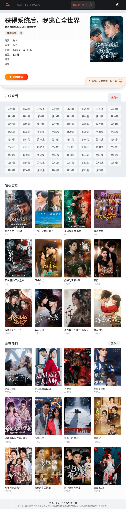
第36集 (55, 139)
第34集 (26, 139)
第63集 (100, 162)
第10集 (26, 116)
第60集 (55, 162)
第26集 (26, 131)
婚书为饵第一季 (72, 280)
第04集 (55, 108)
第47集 (100, 147)
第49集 (11, 154)
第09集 (11, 116)
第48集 (114, 147)
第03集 (41, 108)
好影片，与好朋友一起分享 (103, 81)
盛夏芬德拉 (10, 388)
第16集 (114, 116)
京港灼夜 (98, 329)
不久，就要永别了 (44, 231)
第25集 (11, 131)
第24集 (114, 124)
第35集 (41, 139)
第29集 (70, 131)
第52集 (55, 154)
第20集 (55, 124)
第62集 (85, 162)
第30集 (85, 131)
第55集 (100, 154)
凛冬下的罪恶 (71, 438)
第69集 (70, 170)
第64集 (114, 162)
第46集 (85, 147)
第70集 (85, 170)
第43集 (41, 147)
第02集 (26, 108)
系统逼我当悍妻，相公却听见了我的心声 (18, 438)
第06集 (85, 108)
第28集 (55, 131)
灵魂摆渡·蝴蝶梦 (72, 231)
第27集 (40, 131)
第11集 (40, 116)
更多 (113, 343)
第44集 (55, 147)
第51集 (40, 154)
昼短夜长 (39, 280)
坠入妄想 (39, 329)
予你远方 (39, 438)
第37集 (70, 139)
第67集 (41, 170)
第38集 (85, 139)
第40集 (114, 139)
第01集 (11, 108)
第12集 (55, 116)
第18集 (26, 124)
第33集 (11, 139)
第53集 (70, 154)
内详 (14, 40)
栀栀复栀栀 (99, 388)
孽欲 (96, 280)
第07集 (100, 108)
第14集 (85, 116)
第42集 (26, 147)
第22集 (85, 124)
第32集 (114, 131)
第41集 (11, 147)
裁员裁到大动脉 (43, 388)
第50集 (26, 154)
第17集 (11, 124)
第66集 (26, 170)
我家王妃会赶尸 (13, 329)
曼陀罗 (97, 438)
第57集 (11, 162)
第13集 (70, 116)
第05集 (70, 108)
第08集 (114, 108)
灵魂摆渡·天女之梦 (14, 280)
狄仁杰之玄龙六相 (14, 231)
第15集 (99, 116)
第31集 (99, 131)
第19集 (40, 124)
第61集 (70, 162)
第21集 (70, 124)
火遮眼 (67, 388)
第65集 (11, 170)
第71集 (99, 170)
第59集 (41, 162)
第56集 (114, 154)
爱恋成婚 (98, 231)
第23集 (100, 124)
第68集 (55, 170)
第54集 (85, 154)
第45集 (70, 147)
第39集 (100, 139)
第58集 (26, 162)
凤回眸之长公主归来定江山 (78, 329)
